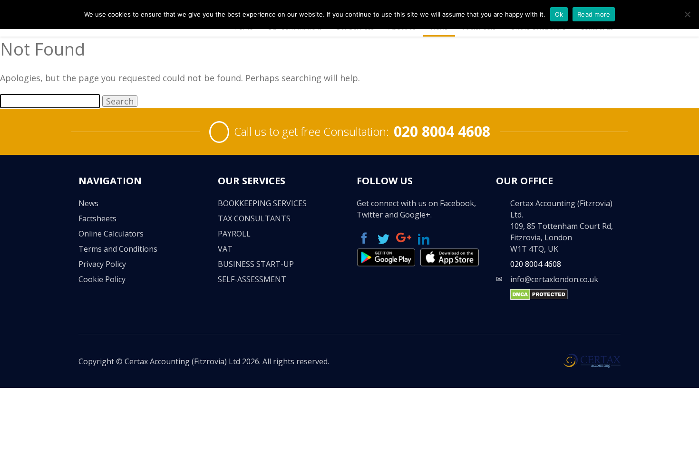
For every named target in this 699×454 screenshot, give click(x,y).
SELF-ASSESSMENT (252, 279)
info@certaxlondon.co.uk (554, 279)
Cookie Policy (102, 279)
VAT (225, 249)
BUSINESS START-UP (256, 264)
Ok (559, 14)
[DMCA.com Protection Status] (539, 297)
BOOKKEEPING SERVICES (262, 203)
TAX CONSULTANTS (254, 218)
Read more (593, 14)
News (88, 203)
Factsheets (97, 218)
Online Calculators (111, 233)
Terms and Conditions (117, 249)
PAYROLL (234, 233)
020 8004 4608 (442, 131)
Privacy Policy (102, 264)
